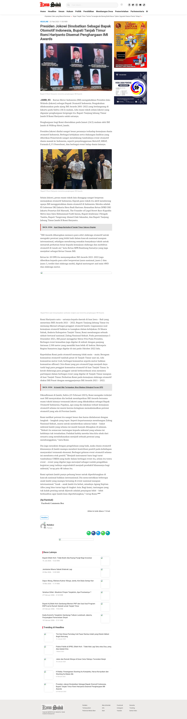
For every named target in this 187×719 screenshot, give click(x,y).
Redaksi (50, 525)
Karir (103, 711)
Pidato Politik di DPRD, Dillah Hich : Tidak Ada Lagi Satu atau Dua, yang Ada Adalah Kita (83, 647)
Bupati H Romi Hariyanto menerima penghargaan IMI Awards (61, 94)
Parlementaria (137, 11)
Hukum (70, 11)
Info (103, 708)
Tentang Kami (86, 708)
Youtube (119, 711)
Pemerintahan (121, 11)
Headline (52, 11)
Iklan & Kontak (106, 705)
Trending (132, 708)
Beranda (132, 705)
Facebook (120, 705)
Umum (61, 11)
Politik (78, 11)
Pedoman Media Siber (89, 711)
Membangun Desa (104, 11)
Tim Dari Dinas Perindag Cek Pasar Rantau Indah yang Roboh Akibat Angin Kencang (82, 635)
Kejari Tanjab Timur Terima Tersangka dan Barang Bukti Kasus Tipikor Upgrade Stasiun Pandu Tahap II (92, 16)
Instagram (120, 708)
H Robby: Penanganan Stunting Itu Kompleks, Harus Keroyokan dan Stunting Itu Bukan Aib (82, 672)
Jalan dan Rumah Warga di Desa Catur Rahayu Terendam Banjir (81, 659)
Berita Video (133, 711)
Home (43, 11)
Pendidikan (88, 11)
